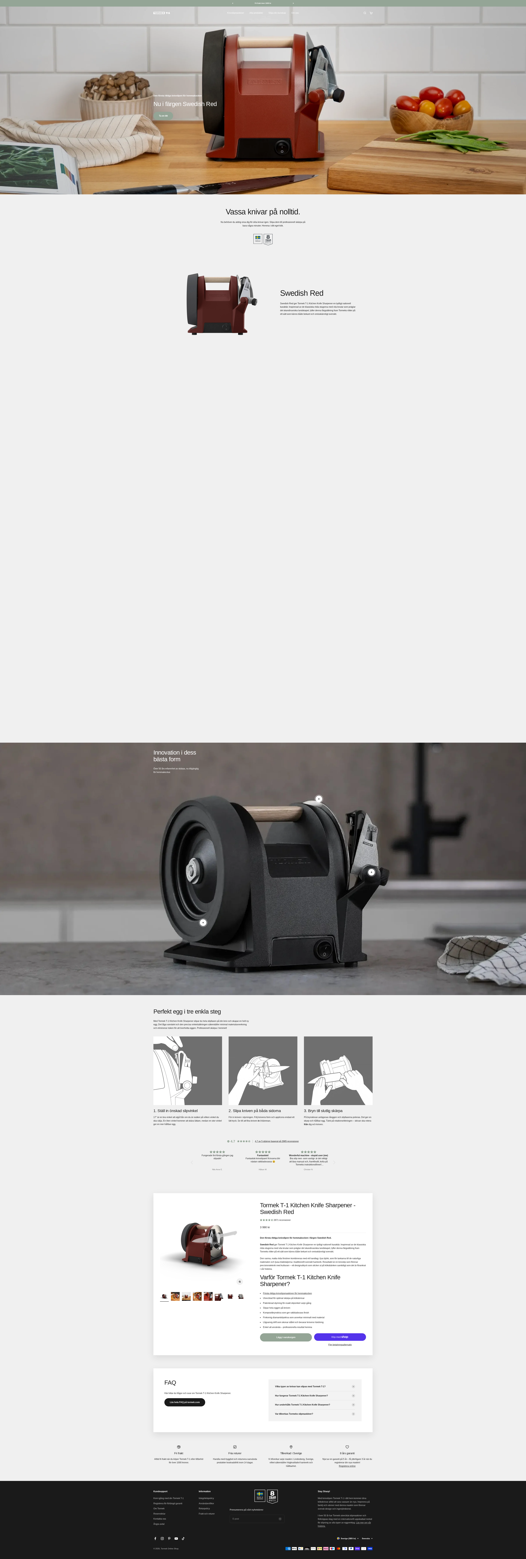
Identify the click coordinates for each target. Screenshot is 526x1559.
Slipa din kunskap (277, 13)
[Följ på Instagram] (162, 1538)
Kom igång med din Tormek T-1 (168, 1498)
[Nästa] (293, 3)
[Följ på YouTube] (176, 1538)
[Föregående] (232, 3)
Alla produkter (256, 13)
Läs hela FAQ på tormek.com (185, 1402)
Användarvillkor (206, 1503)
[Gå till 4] (197, 1297)
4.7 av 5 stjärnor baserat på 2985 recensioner (277, 1141)
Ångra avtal (159, 1524)
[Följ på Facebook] (155, 1538)
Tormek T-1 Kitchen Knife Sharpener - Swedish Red (307, 1208)
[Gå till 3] (186, 1297)
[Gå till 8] (241, 1297)
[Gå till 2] (175, 1297)
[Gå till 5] (208, 1297)
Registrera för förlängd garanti (167, 1503)
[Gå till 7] (230, 1297)
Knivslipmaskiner (235, 13)
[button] (192, 1162)
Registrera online (347, 1466)
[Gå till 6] (219, 1297)
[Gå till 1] (164, 1297)
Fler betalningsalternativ (340, 1345)
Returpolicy (204, 1508)
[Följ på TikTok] (183, 1538)
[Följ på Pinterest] (169, 1538)
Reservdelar (159, 1514)
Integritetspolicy (206, 1498)
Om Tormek (159, 1508)
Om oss (295, 13)
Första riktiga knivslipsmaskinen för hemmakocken (287, 1293)
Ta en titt (163, 116)
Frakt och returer (207, 1514)
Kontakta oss (159, 1519)
